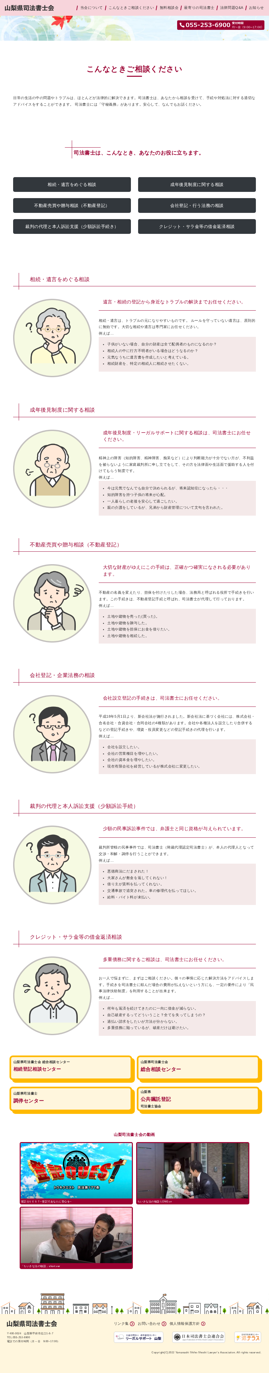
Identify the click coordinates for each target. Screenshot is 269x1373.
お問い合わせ (149, 1323)
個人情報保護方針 (185, 1323)
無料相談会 (169, 8)
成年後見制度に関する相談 (197, 184)
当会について (91, 8)
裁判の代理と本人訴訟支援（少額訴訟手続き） (71, 226)
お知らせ (256, 8)
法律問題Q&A (231, 8)
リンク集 (121, 1323)
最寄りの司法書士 (199, 8)
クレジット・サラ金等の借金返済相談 (197, 226)
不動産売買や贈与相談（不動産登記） (72, 205)
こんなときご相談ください (131, 8)
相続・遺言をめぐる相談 (72, 184)
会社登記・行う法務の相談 (197, 205)
